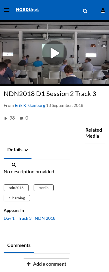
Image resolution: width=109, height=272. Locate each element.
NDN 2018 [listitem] (45, 218)
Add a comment (49, 264)
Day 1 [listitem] (9, 218)
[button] (8, 10)
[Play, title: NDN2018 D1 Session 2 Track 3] (55, 53)
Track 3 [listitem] (24, 218)
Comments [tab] (19, 245)
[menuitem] (85, 11)
